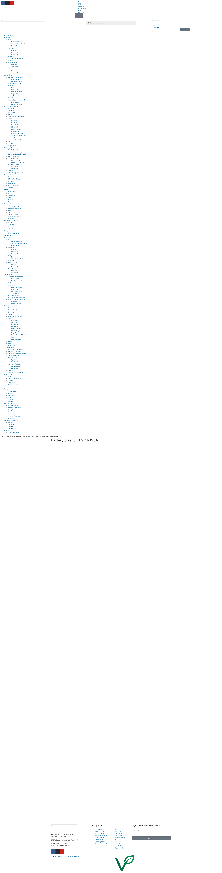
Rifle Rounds (15, 79)
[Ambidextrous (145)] (62, 594)
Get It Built (155, 21)
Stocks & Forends (13, 185)
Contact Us (118, 833)
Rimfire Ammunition (14, 83)
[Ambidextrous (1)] (58, 522)
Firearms (7, 37)
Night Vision (15, 127)
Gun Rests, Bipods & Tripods (17, 154)
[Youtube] (12, 3)
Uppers (10, 187)
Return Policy (99, 831)
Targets (10, 171)
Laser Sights (15, 125)
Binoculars (14, 121)
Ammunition (8, 75)
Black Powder (12, 62)
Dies (9, 198)
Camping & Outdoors (11, 220)
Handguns (11, 48)
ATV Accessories (13, 206)
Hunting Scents (13, 214)
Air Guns (10, 69)
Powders (11, 200)
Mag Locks (11, 183)
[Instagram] (7, 3)
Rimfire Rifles (15, 46)
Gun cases (14, 168)
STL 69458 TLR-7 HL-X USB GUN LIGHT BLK (76, 701)
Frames (10, 177)
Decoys (10, 210)
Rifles (9, 40)
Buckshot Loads (16, 87)
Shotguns (11, 56)
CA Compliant (9, 35)
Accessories (15, 67)
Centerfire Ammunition (15, 77)
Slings (10, 141)
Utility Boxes (12, 229)
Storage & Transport (14, 164)
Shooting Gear (9, 148)
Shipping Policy (100, 833)
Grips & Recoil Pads (14, 179)
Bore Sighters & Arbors (15, 150)
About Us (81, 6)
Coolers (10, 227)
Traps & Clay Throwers (15, 173)
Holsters (10, 114)
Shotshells (11, 85)
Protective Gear (13, 158)
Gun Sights (14, 123)
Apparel (10, 222)
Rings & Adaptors (17, 133)
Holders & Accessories (15, 152)
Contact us (156, 23)
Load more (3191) (58, 821)
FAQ (79, 4)
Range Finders (16, 129)
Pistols (13, 50)
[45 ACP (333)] (58, 474)
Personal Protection (14, 216)
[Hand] (58, 520)
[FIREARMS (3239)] (64, 453)
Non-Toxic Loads (16, 92)
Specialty (11, 60)
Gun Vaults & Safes (14, 156)
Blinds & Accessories (14, 208)
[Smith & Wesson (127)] (61, 492)
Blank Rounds (15, 102)
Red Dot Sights (16, 131)
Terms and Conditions (102, 835)
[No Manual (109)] (62, 596)
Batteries (11, 108)
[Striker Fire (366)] (62, 544)
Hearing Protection (17, 162)
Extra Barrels (12, 112)
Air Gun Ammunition (14, 96)
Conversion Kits (13, 110)
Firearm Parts (8, 175)
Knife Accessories (13, 233)
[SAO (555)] (62, 542)
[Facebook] (3, 3)
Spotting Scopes (16, 139)
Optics (10, 119)
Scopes (13, 137)
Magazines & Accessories (16, 116)
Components (12, 195)
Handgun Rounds (16, 81)
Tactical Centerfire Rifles (19, 44)
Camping (11, 225)
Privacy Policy (99, 829)
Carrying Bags (16, 166)
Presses (10, 202)
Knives (6, 231)
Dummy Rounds (16, 104)
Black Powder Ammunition (16, 98)
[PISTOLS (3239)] (64, 456)
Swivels (10, 143)
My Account (82, 2)
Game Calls (11, 212)
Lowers (10, 181)
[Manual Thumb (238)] (62, 592)
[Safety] (62, 591)
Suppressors (12, 146)
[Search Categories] (64, 451)
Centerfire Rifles (16, 42)
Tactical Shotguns (17, 58)
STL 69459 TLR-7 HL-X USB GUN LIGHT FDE (76, 808)
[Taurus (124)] (61, 494)
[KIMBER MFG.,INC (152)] (61, 490)
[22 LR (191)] (58, 476)
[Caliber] (58, 471)
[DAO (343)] (62, 546)
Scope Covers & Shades (19, 135)
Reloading (7, 189)
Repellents (11, 218)
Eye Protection (16, 160)
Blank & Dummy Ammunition (17, 100)
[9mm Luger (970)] (58, 472)
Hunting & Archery (10, 204)
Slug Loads (15, 94)
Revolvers (14, 52)
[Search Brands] (61, 488)
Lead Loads (15, 89)
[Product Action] (62, 540)
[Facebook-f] (53, 851)
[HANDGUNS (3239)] (64, 454)
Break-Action (15, 54)
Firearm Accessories (11, 106)
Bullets (10, 193)
